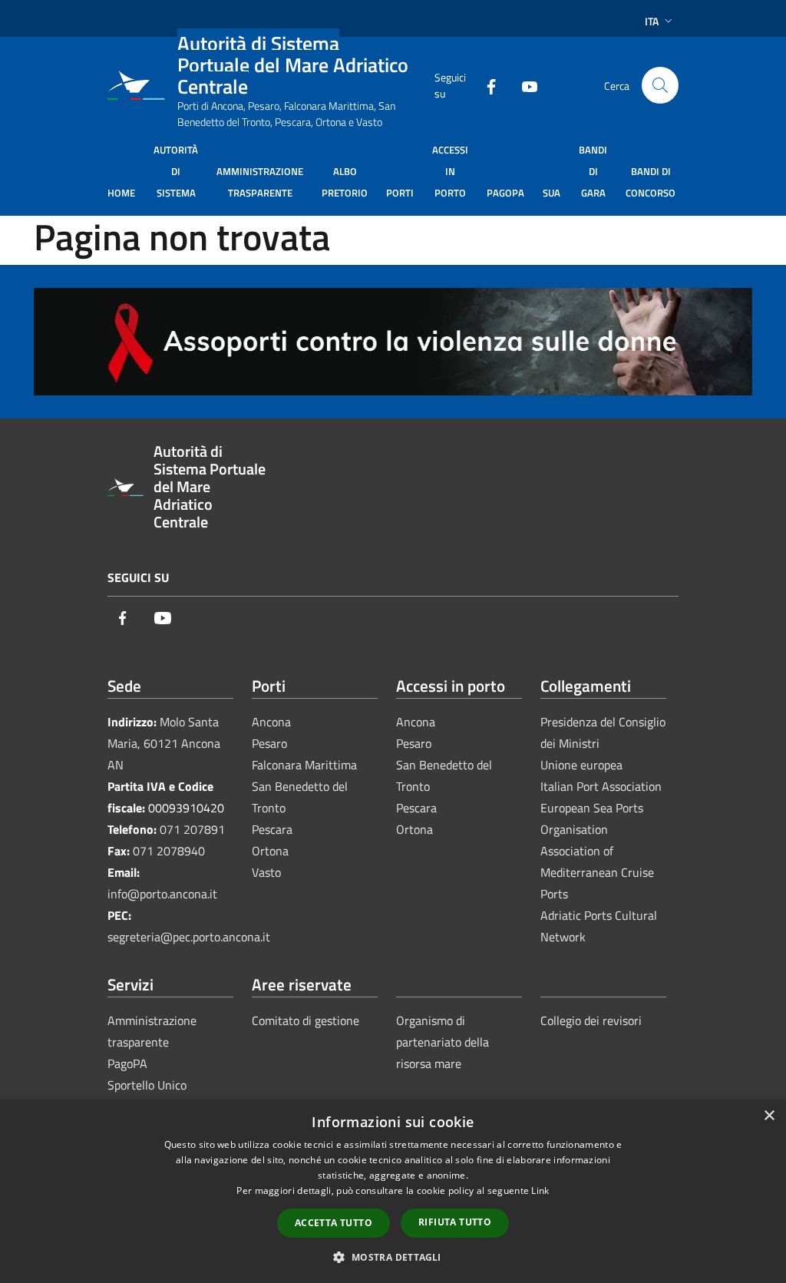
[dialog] (393, 1191)
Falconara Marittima (304, 765)
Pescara (272, 829)
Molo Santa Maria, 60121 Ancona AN (163, 743)
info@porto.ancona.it (162, 894)
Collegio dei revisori (591, 1020)
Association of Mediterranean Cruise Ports (597, 872)
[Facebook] (485, 84)
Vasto (266, 872)
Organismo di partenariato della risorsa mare (442, 1042)
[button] (393, 1257)
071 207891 (192, 829)
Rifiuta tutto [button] (454, 1221)
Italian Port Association (601, 786)
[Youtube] (523, 84)
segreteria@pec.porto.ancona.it (188, 937)
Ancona (271, 722)
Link (540, 1190)
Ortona (270, 851)
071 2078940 (169, 851)
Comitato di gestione (305, 1020)
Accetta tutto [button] (333, 1222)
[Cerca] (660, 85)
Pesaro (269, 743)
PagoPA (127, 1063)
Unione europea (581, 765)
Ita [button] (652, 21)
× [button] (768, 1116)
